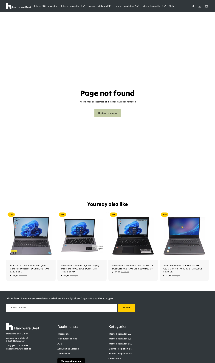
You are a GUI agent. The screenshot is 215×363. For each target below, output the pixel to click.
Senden (126, 307)
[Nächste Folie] (51, 235)
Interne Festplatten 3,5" (120, 338)
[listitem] (171, 6)
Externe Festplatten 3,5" (120, 353)
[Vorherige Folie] (11, 235)
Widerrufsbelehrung (67, 338)
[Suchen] (193, 6)
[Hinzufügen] (51, 255)
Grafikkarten (114, 358)
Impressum (63, 333)
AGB (59, 343)
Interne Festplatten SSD (120, 343)
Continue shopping (107, 113)
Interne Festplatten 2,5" (120, 333)
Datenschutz (63, 353)
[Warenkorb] (206, 6)
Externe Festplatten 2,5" (120, 348)
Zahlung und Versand (68, 348)
